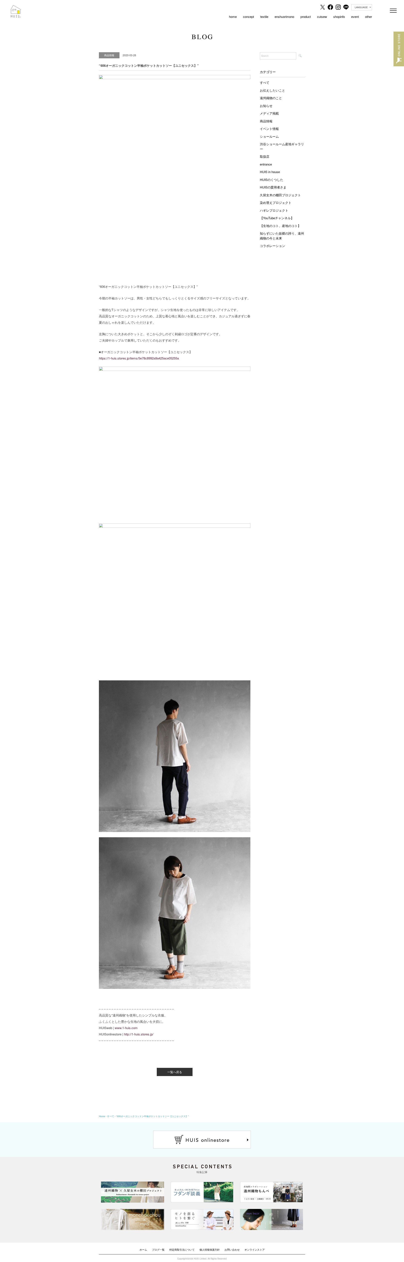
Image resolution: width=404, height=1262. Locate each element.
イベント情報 (269, 128)
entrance (266, 164)
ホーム (143, 1249)
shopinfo (339, 16)
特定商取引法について (182, 1249)
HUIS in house (270, 172)
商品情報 (266, 121)
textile (264, 16)
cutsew (322, 16)
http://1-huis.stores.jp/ (138, 1034)
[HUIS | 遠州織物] (16, 8)
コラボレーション (272, 245)
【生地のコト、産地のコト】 (280, 225)
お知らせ (266, 105)
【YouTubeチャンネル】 (277, 218)
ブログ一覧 (158, 1249)
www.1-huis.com (126, 1028)
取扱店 (264, 156)
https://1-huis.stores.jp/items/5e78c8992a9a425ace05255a (139, 358)
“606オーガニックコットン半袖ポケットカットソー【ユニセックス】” (152, 1116)
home (233, 16)
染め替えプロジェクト (275, 202)
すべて (264, 82)
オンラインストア (255, 1249)
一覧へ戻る (174, 1072)
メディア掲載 (269, 113)
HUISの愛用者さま (273, 187)
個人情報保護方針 (209, 1249)
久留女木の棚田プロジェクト (280, 195)
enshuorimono (284, 16)
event (355, 16)
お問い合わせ (232, 1249)
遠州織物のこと (271, 98)
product (305, 16)
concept (248, 16)
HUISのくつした (271, 179)
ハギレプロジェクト (274, 210)
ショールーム (269, 136)
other (368, 16)
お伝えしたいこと (272, 90)
